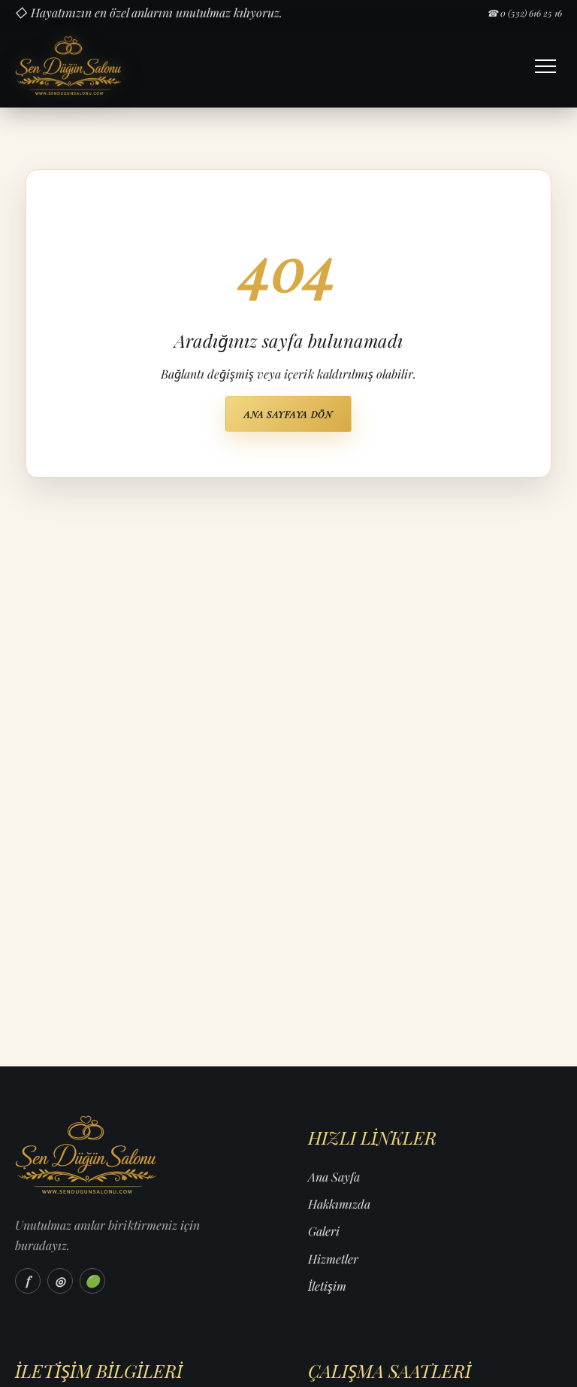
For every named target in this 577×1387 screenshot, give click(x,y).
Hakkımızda (339, 1204)
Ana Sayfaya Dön (288, 414)
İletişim (327, 1286)
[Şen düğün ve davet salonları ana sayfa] (122, 66)
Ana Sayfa (334, 1177)
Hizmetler (333, 1259)
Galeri (324, 1231)
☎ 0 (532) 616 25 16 (524, 13)
